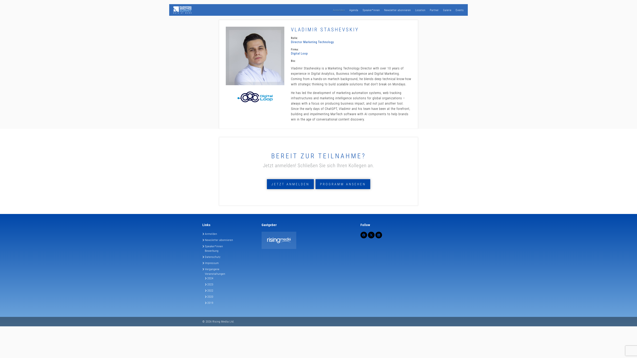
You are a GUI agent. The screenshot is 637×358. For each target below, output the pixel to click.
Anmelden (339, 10)
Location (420, 10)
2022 (210, 290)
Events (460, 10)
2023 (210, 284)
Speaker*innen (371, 10)
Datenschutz (212, 257)
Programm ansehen (343, 184)
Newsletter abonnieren (397, 10)
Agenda (353, 10)
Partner (434, 10)
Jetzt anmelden (290, 184)
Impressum (212, 263)
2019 (210, 302)
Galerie (447, 10)
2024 (210, 278)
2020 (210, 296)
